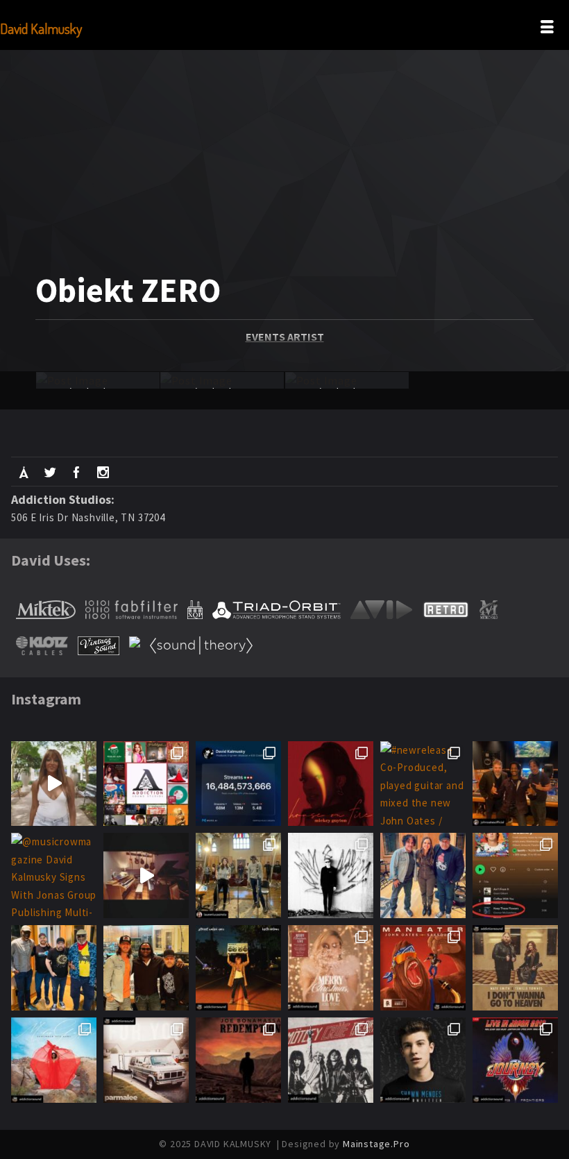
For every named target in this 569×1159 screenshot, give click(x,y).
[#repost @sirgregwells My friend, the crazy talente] (146, 875)
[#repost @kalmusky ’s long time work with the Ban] (515, 1060)
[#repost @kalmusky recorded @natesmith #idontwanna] (515, 967)
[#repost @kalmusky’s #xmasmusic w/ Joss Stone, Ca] (146, 784)
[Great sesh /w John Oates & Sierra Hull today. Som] (423, 875)
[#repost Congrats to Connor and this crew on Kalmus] (515, 875)
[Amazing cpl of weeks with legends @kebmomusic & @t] (53, 967)
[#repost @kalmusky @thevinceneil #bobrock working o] (330, 1060)
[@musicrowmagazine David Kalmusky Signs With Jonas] (53, 875)
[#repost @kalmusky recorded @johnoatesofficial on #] (423, 967)
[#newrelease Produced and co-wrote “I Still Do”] (330, 784)
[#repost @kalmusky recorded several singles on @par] (146, 1060)
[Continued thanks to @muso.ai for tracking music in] (238, 784)
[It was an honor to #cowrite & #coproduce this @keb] (238, 875)
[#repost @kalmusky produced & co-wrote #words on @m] (53, 1060)
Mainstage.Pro (376, 1143)
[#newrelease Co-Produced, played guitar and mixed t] (423, 784)
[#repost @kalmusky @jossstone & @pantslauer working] (330, 967)
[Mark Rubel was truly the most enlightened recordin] (330, 875)
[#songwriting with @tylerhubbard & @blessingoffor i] (146, 967)
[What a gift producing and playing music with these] (515, 784)
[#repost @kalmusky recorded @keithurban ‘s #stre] (238, 967)
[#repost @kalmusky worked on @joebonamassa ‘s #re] (238, 1060)
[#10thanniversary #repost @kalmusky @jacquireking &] (423, 1060)
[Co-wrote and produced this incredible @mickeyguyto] (53, 784)
